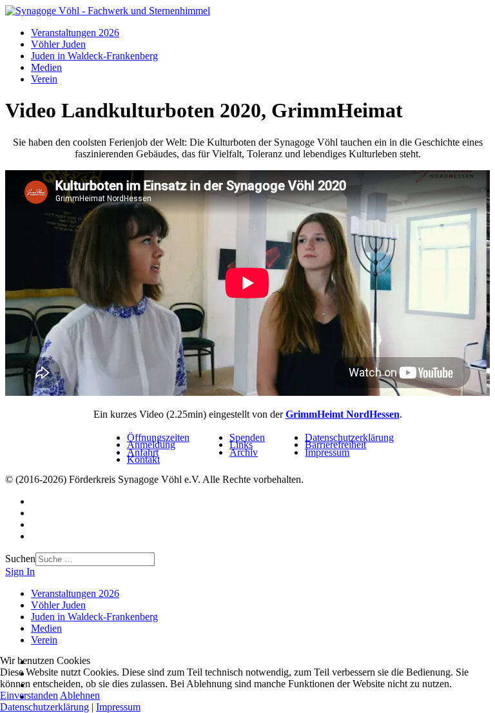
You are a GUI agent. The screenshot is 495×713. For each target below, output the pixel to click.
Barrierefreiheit (335, 444)
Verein (44, 78)
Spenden (247, 437)
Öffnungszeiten (158, 437)
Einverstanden (29, 695)
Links (241, 444)
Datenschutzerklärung (349, 437)
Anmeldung (151, 444)
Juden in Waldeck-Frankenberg (94, 55)
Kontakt (143, 459)
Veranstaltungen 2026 (75, 32)
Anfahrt (143, 452)
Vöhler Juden (58, 44)
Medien (46, 67)
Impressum (327, 452)
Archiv (243, 452)
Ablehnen (80, 695)
